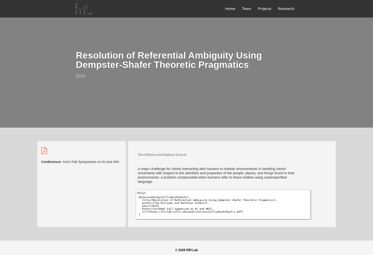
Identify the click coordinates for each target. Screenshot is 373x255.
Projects (264, 9)
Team (246, 9)
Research (286, 9)
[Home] (84, 13)
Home (230, 9)
